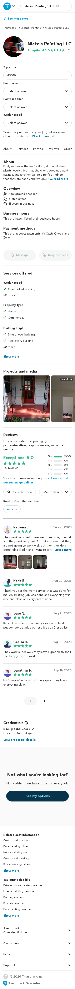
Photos (38, 149)
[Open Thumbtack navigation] (9, 6)
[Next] (44, 701)
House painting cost (16, 852)
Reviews (53, 149)
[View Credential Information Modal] (26, 723)
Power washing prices (16, 864)
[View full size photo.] (26, 398)
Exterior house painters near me (22, 885)
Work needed (12, 115)
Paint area (10, 83)
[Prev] (30, 701)
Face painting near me (17, 909)
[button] (13, 46)
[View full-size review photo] (10, 562)
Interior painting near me (18, 891)
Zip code (9, 67)
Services (22, 149)
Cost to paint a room (16, 840)
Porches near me (13, 903)
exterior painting (31, 27)
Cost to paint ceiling (16, 858)
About (7, 149)
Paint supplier (13, 99)
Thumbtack (10, 27)
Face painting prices (15, 846)
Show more (11, 870)
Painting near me (13, 897)
